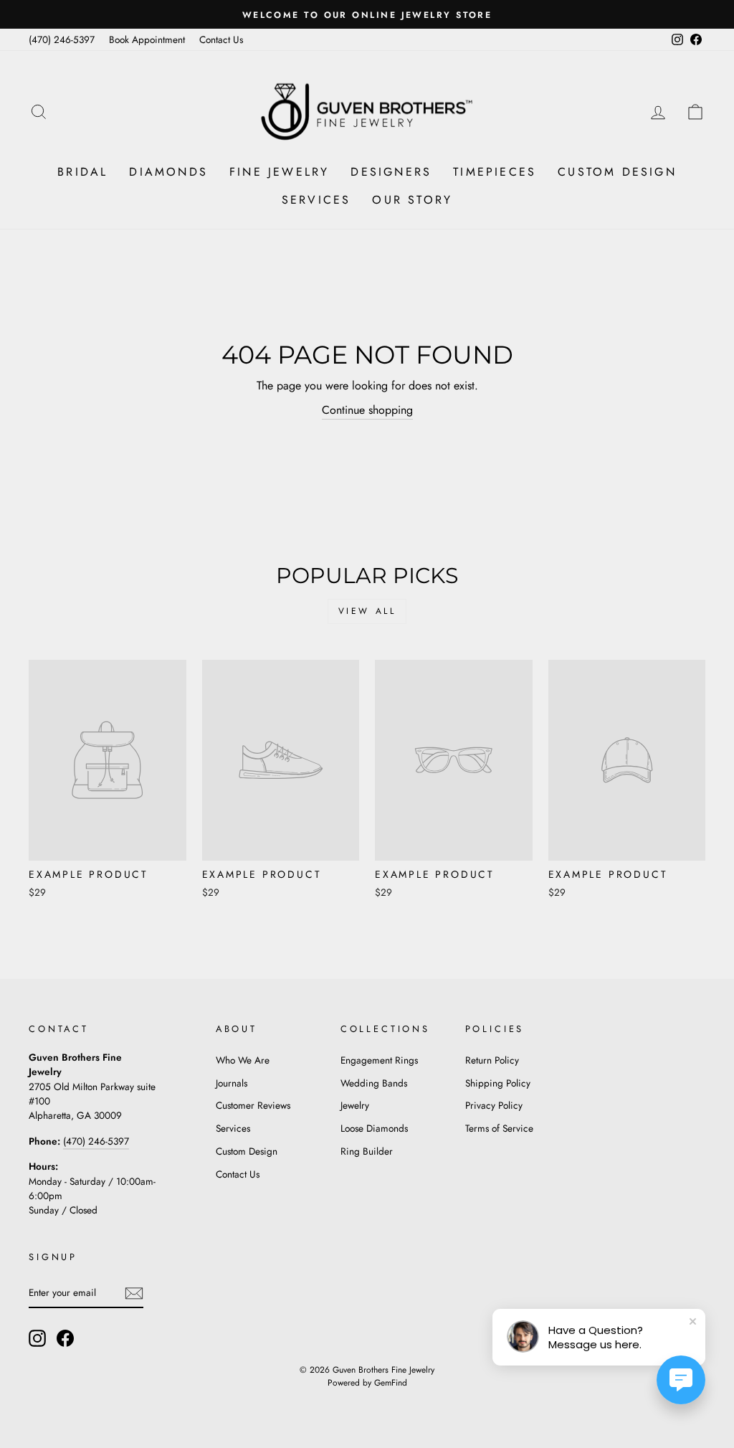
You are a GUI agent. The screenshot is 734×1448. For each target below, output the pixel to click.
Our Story (412, 199)
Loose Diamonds (374, 1128)
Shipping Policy (497, 1083)
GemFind (390, 1382)
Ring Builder (366, 1151)
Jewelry (354, 1105)
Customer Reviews (253, 1105)
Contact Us (221, 39)
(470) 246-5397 (62, 39)
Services (316, 199)
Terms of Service (499, 1128)
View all (367, 611)
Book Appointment (147, 39)
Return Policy (492, 1060)
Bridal (82, 172)
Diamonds (168, 172)
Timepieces (494, 172)
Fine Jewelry (279, 172)
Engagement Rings (379, 1060)
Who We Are (243, 1060)
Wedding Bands (373, 1083)
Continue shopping (367, 410)
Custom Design (617, 172)
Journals (231, 1083)
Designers (391, 172)
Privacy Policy (494, 1105)
